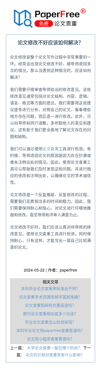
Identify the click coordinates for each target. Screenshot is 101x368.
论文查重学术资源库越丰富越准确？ (50, 296)
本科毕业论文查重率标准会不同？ (50, 288)
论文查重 (50, 148)
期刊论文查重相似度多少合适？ (50, 313)
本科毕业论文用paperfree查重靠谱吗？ (50, 330)
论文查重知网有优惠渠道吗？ (50, 305)
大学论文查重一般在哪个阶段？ (55, 347)
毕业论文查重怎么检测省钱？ (50, 322)
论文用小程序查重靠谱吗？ (50, 338)
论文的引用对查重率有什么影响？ (55, 354)
